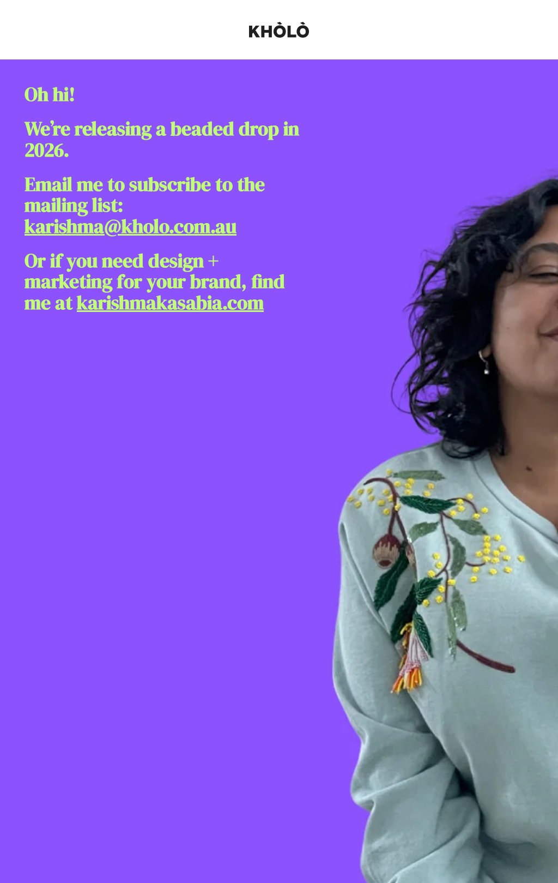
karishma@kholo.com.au (130, 226)
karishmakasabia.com (170, 303)
